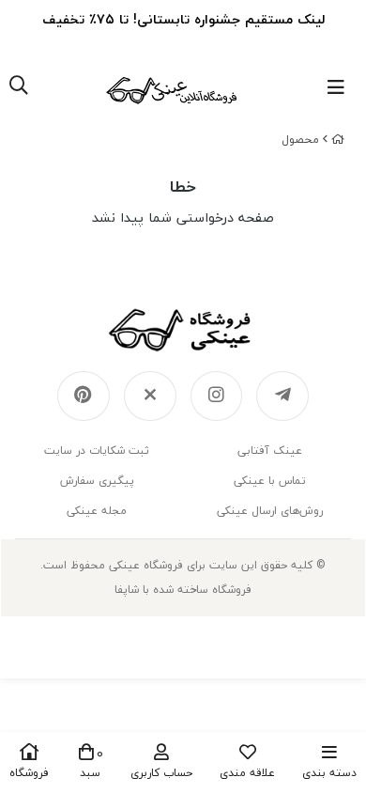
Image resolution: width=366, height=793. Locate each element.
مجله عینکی (97, 511)
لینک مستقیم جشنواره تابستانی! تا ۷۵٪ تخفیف (183, 19)
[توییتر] (150, 396)
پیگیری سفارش (97, 480)
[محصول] (183, 329)
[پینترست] (83, 396)
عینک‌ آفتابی (269, 450)
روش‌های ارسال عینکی (270, 511)
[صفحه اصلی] (337, 139)
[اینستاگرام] (217, 396)
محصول (300, 139)
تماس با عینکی (270, 480)
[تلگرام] (282, 396)
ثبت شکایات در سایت (96, 450)
